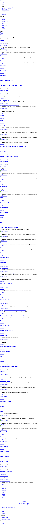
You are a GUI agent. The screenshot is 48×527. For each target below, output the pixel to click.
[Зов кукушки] (3, 384)
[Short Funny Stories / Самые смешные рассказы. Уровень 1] (3, 134)
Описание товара (2, 48)
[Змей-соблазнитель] (3, 159)
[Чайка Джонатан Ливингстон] (3, 276)
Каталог (3, 3)
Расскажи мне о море (4, 151)
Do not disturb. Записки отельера (6, 416)
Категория (1, 34)
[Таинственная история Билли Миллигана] (3, 93)
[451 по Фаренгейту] (3, 49)
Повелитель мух (3, 262)
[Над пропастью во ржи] (3, 98)
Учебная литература (4, 22)
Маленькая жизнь (3, 186)
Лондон (1, 294)
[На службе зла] (3, 164)
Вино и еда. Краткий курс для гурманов (24, 503)
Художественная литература (5, 24)
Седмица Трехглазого (4, 268)
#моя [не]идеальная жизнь (5, 305)
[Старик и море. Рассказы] (3, 430)
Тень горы (2, 289)
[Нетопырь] (3, 170)
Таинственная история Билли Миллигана (8, 95)
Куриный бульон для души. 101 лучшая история (9, 105)
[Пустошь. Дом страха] (3, 88)
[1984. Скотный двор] (3, 43)
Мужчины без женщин (4, 242)
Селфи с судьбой (3, 396)
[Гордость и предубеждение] (3, 175)
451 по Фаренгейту (3, 50)
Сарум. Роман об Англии (5, 481)
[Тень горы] (3, 287)
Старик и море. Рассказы (5, 431)
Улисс (1, 320)
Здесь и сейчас (3, 70)
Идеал (1, 181)
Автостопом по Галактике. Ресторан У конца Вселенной (11, 85)
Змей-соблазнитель (4, 161)
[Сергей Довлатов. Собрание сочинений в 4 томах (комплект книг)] (3, 308)
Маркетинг (3, 23)
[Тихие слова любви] (3, 474)
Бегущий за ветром (4, 212)
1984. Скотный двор (4, 45)
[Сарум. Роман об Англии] (3, 479)
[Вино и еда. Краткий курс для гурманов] (24, 502)
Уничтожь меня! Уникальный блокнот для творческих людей (12, 315)
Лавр (1, 356)
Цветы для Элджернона (4, 299)
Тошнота (2, 406)
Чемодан (2, 115)
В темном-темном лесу (4, 466)
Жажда (1, 436)
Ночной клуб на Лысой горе (5, 401)
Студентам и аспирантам (5, 28)
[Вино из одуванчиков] (3, 420)
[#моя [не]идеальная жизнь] (3, 303)
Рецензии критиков (4, 14)
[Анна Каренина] (3, 374)
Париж (1, 411)
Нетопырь (2, 171)
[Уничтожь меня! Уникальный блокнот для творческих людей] (3, 314)
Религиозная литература (5, 21)
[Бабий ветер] (3, 196)
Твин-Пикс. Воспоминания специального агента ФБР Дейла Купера (13, 146)
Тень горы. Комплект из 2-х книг (6, 330)
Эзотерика (3, 27)
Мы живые (2, 125)
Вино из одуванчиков (4, 421)
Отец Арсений (3, 237)
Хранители (2, 371)
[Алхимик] (3, 129)
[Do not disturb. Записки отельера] (3, 415)
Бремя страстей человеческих (6, 471)
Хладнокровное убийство (5, 381)
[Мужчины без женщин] (3, 241)
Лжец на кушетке (3, 192)
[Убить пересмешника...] (3, 339)
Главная (3, 2)
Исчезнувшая (3, 65)
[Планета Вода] (3, 139)
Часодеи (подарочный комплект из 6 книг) (24, 504)
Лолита (1, 217)
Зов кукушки (2, 386)
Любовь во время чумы (4, 451)
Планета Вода (3, 140)
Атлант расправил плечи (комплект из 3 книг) (9, 227)
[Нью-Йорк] (3, 38)
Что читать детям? (4, 13)
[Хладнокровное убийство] (3, 379)
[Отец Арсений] (3, 236)
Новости (3, 4)
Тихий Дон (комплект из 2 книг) (6, 80)
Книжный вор (3, 75)
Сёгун (1, 232)
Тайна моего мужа (3, 335)
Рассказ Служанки (3, 55)
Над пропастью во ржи (4, 100)
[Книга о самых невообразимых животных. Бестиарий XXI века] (24, 501)
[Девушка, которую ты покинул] (3, 108)
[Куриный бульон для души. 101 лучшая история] (3, 103)
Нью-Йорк (2, 40)
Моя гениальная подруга (5, 351)
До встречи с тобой (4, 207)
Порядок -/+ (1, 32)
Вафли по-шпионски (4, 446)
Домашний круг (4, 26)
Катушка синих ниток (4, 426)
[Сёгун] (3, 231)
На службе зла (3, 166)
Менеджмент (3, 19)
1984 (1, 222)
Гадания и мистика (4, 17)
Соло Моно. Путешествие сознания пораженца (9, 366)
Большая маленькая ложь (5, 252)
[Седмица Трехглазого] (3, 266)
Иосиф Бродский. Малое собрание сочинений (9, 156)
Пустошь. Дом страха (4, 90)
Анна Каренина (3, 376)
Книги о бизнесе (4, 18)
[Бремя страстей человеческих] (3, 469)
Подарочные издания (4, 20)
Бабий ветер (2, 197)
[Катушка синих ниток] (3, 425)
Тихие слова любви (4, 476)
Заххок (1, 120)
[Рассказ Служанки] (3, 54)
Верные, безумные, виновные (6, 283)
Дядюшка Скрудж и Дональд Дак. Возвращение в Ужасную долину (13, 202)
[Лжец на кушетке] (3, 191)
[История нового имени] (3, 246)
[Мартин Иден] (3, 389)
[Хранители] (3, 369)
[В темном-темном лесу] (3, 464)
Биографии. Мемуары (4, 25)
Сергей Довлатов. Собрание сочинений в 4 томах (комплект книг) (13, 310)
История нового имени (4, 247)
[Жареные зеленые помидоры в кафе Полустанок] (3, 271)
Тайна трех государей (4, 461)
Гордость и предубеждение (5, 176)
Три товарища (3, 60)
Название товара (2, 33)
